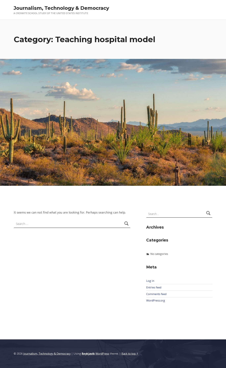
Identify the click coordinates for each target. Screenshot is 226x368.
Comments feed (156, 294)
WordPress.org (155, 300)
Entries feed (153, 287)
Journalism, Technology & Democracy (61, 8)
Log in (150, 281)
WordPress (102, 353)
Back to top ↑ (129, 353)
